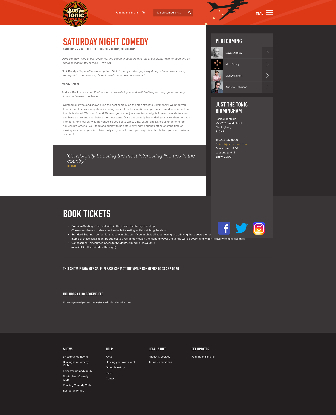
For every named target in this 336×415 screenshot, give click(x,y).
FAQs (109, 356)
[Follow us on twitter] (241, 236)
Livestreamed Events (75, 356)
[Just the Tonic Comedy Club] (75, 21)
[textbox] (173, 12)
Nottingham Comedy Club (75, 378)
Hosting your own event (120, 362)
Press (109, 373)
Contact (110, 378)
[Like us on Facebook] (224, 236)
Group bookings (115, 367)
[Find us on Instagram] (259, 236)
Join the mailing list (127, 12)
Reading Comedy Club (77, 385)
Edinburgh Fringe (73, 390)
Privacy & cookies (159, 356)
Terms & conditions (160, 362)
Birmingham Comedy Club (76, 363)
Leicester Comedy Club (77, 371)
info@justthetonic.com (233, 144)
